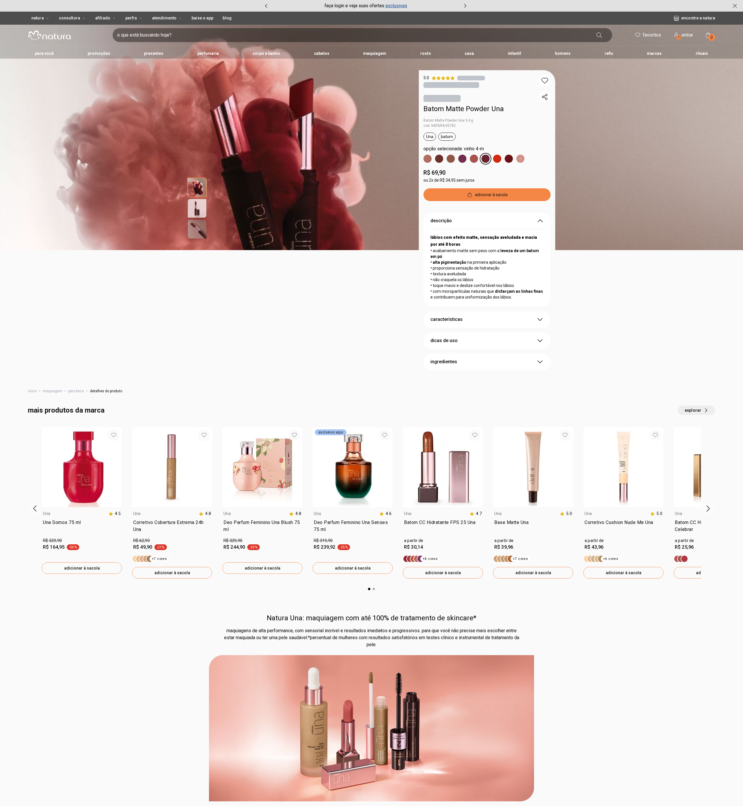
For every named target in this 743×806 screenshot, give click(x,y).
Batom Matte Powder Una (463, 109)
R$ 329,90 (52, 540)
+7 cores (159, 559)
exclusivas (396, 5)
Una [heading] (47, 513)
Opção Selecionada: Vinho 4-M (453, 148)
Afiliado (102, 18)
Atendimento (164, 18)
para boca (76, 391)
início (32, 391)
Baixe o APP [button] (202, 18)
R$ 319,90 (323, 540)
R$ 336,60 (52, 749)
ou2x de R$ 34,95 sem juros (449, 180)
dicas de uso (444, 340)
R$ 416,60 (594, 749)
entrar (685, 35)
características (446, 319)
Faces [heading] (680, 722)
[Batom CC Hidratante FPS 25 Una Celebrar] (681, 558)
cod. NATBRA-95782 (439, 126)
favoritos (652, 35)
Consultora (69, 18)
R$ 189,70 (413, 749)
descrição (441, 220)
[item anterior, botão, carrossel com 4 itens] (266, 5)
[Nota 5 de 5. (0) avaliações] (471, 78)
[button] (545, 80)
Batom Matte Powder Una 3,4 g (448, 120)
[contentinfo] (115, 514)
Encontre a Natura (698, 18)
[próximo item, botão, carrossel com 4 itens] (465, 5)
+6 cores (610, 559)
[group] (365, 5)
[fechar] (734, 5)
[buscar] (599, 35)
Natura (37, 18)
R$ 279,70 (232, 749)
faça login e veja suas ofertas (354, 5)
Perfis (131, 18)
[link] (82, 527)
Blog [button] (227, 18)
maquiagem (52, 391)
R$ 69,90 (434, 172)
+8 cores (430, 559)
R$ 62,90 (141, 540)
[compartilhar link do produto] (545, 97)
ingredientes (443, 361)
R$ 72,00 (141, 749)
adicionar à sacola (82, 568)
